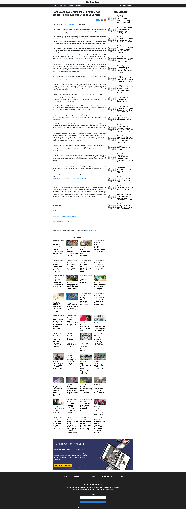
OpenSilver (74, 124)
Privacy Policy (79, 476)
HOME (55, 6)
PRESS (71, 6)
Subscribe (93, 502)
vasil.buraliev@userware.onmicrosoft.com (65, 217)
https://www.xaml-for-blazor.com (62, 221)
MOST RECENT (63, 6)
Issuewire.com (72, 25)
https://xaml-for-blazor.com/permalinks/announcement (69, 178)
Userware (55, 55)
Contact (121, 476)
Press (93, 476)
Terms (65, 476)
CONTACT (77, 6)
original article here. (91, 230)
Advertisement (107, 476)
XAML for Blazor (81, 55)
